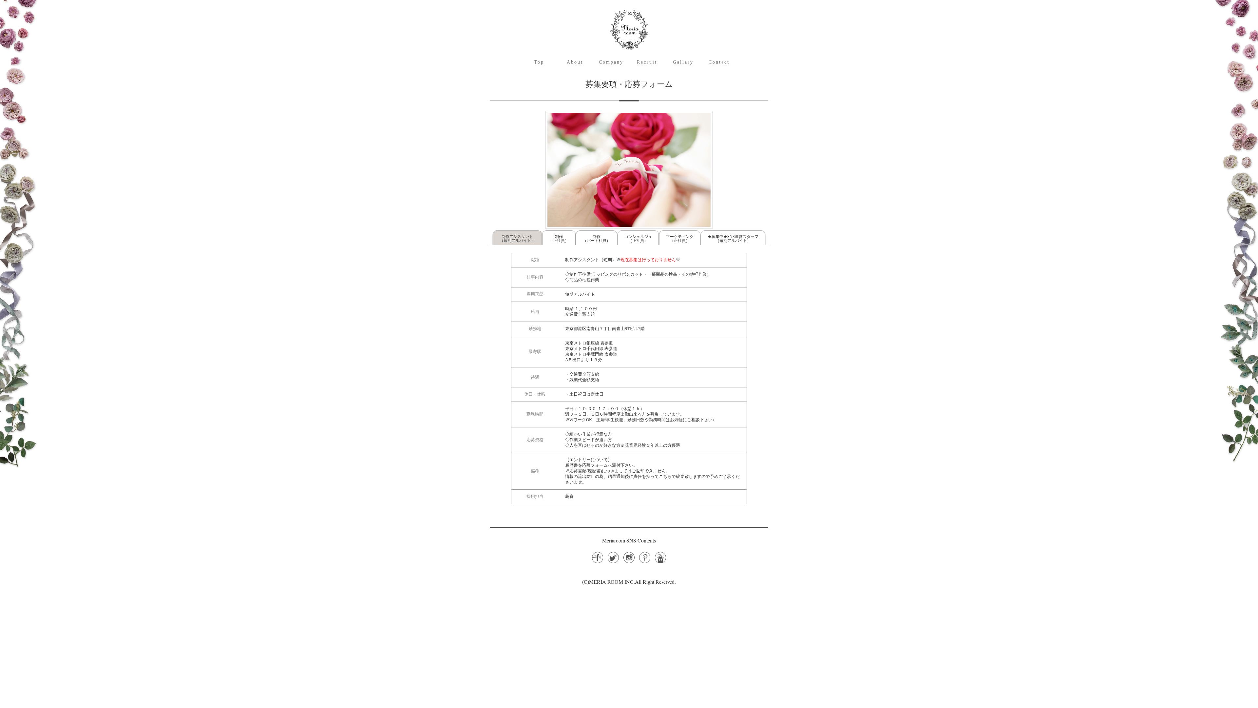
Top (539, 62)
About (575, 62)
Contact (719, 62)
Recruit (647, 62)
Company (611, 62)
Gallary (683, 62)
